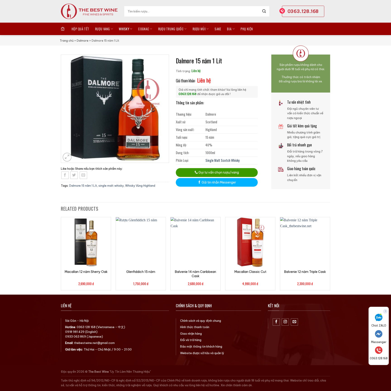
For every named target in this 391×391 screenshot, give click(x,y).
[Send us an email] (294, 322)
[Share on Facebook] (65, 175)
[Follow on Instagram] (285, 322)
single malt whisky (111, 185)
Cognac (143, 28)
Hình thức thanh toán (194, 327)
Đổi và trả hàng (190, 340)
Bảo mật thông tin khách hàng (201, 346)
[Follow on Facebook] (276, 322)
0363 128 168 (86, 327)
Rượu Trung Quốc (171, 28)
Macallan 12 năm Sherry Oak (86, 272)
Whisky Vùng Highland (140, 185)
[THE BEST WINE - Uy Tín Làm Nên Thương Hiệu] (89, 11)
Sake (218, 28)
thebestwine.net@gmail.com (94, 343)
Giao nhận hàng (191, 333)
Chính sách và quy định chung (200, 320)
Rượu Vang (102, 28)
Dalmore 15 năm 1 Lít (83, 185)
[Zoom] (67, 157)
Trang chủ (67, 40)
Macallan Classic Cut (250, 272)
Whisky (124, 28)
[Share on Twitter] (74, 175)
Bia (229, 28)
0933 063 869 (75, 336)
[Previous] (61, 255)
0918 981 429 (74, 332)
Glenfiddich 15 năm (140, 272)
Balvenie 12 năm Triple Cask (305, 272)
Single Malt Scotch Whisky (222, 160)
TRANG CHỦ (63, 29)
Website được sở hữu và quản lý (202, 353)
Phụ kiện (247, 28)
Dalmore (82, 40)
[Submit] (264, 11)
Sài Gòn (70, 320)
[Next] (330, 255)
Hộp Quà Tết (80, 28)
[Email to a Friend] (83, 175)
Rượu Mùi (199, 28)
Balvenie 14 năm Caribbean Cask (195, 274)
